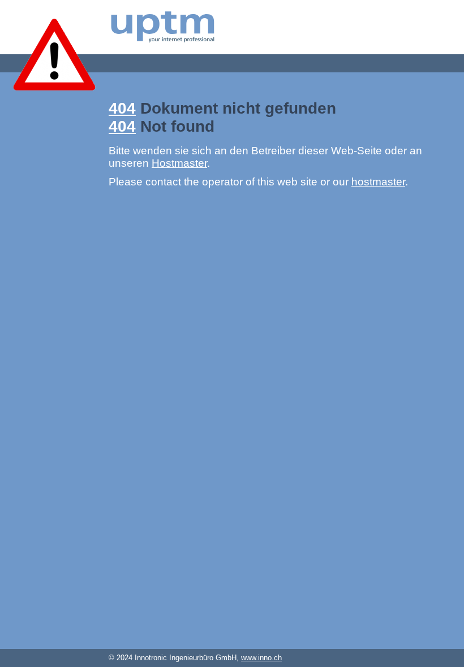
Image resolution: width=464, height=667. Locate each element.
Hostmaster (179, 163)
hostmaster (378, 182)
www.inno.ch (261, 658)
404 (122, 108)
